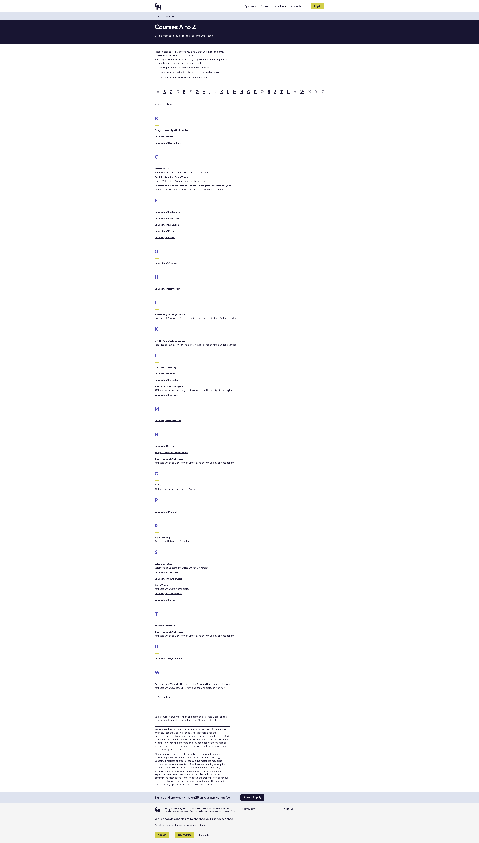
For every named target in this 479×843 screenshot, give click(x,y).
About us (279, 6)
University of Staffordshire (168, 593)
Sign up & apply (252, 797)
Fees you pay (248, 808)
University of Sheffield (166, 572)
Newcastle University (165, 446)
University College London (168, 658)
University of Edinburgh (167, 224)
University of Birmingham (168, 143)
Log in (317, 6)
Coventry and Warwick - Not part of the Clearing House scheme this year (193, 185)
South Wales (161, 585)
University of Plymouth (166, 511)
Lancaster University (165, 367)
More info (204, 835)
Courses (265, 6)
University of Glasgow (166, 263)
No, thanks (184, 835)
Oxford (158, 485)
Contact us (297, 6)
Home (157, 16)
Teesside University (165, 625)
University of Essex (164, 231)
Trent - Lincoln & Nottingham (169, 386)
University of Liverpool (166, 394)
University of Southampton (169, 578)
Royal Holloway (162, 537)
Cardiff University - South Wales (171, 177)
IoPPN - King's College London (170, 314)
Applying (249, 6)
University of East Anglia (167, 212)
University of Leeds (165, 373)
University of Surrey (165, 599)
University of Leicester (166, 380)
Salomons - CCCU (163, 168)
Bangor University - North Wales (171, 130)
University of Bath (164, 136)
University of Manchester (168, 420)
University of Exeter (165, 237)
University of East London (168, 218)
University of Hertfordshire (169, 288)
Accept (162, 835)
